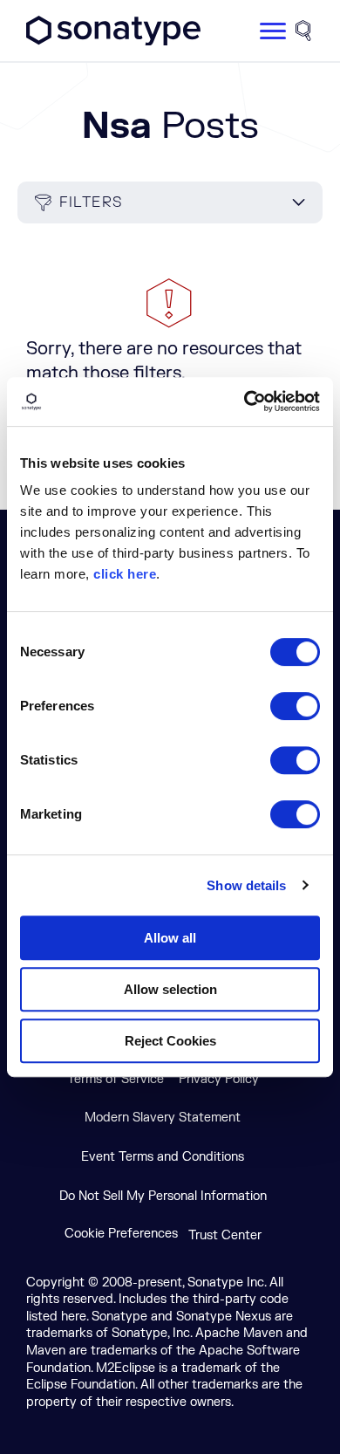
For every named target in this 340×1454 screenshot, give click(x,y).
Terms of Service (115, 1079)
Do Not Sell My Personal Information (163, 1196)
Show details (246, 885)
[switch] (295, 706)
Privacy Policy (219, 1079)
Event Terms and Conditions (162, 1156)
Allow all (170, 937)
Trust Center (225, 1235)
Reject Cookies (170, 1040)
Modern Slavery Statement (163, 1117)
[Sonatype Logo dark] (113, 41)
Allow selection (170, 989)
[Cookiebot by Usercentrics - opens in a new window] (244, 401)
